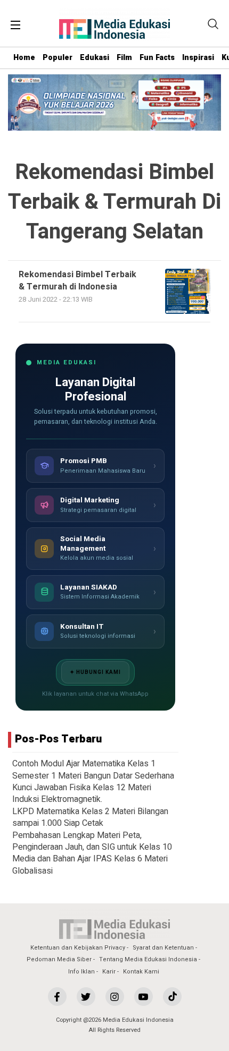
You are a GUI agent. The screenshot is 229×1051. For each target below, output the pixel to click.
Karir (109, 972)
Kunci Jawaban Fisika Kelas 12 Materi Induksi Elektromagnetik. (81, 793)
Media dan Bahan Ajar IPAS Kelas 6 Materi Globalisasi (90, 864)
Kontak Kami (141, 972)
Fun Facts (157, 57)
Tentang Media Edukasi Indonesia (148, 959)
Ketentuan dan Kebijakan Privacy (77, 948)
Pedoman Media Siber (59, 959)
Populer (57, 57)
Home (24, 57)
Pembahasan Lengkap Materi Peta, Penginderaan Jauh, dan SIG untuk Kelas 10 (92, 841)
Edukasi (94, 57)
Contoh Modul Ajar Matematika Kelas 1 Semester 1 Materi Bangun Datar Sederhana (93, 769)
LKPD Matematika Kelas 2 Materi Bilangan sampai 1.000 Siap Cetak (90, 817)
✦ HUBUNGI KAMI (95, 672)
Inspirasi (198, 57)
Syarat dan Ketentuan (163, 948)
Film (124, 57)
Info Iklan (81, 972)
